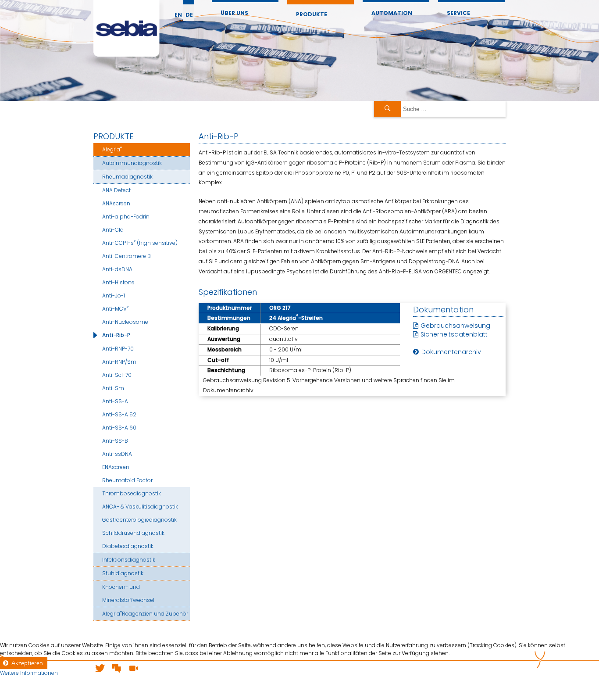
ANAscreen (116, 203)
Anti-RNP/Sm (119, 361)
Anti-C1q (113, 229)
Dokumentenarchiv (451, 351)
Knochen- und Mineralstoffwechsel (128, 593)
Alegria (112, 149)
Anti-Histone (118, 282)
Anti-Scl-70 (117, 375)
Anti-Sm (113, 388)
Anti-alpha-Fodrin (126, 216)
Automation (391, 13)
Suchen (387, 109)
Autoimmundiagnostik (132, 163)
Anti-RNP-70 (118, 348)
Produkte (311, 14)
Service (458, 13)
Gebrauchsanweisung (455, 325)
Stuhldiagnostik (122, 573)
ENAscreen (115, 467)
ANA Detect (116, 190)
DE (189, 14)
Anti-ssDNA (117, 454)
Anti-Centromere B (126, 256)
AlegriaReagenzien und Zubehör (145, 613)
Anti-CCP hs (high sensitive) (140, 242)
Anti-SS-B (115, 440)
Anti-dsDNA (117, 269)
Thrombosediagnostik (131, 493)
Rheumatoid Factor (127, 480)
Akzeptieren (27, 663)
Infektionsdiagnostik (128, 559)
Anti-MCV (115, 308)
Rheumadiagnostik (127, 176)
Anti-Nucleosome (125, 322)
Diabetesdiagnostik (127, 546)
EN (178, 14)
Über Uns (234, 13)
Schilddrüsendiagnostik (133, 533)
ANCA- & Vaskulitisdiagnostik (140, 506)
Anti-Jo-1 (113, 295)
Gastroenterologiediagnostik (139, 519)
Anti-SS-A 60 (119, 427)
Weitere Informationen (29, 673)
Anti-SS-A (115, 401)
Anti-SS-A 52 (119, 414)
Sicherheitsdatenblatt (454, 334)
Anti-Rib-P (116, 335)
